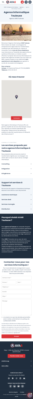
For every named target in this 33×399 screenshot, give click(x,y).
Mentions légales (13, 392)
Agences (22, 7)
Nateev (24, 394)
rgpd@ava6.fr (17, 332)
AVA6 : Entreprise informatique (11, 7)
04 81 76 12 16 (16, 352)
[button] (16, 97)
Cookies (22, 392)
